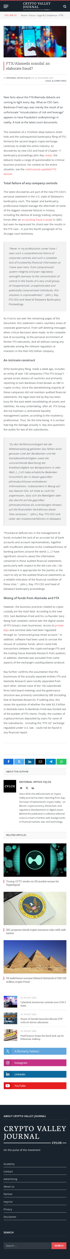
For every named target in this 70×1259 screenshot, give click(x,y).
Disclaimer (10, 1216)
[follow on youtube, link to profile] (35, 1085)
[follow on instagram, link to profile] (35, 1062)
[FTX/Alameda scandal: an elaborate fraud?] (35, 41)
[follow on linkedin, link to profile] (35, 1074)
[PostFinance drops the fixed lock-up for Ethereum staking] (10, 1035)
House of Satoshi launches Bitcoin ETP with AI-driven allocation (41, 1020)
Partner (8, 1194)
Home (24, 15)
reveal (48, 155)
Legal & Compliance (47, 15)
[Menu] (6, 6)
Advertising (10, 1179)
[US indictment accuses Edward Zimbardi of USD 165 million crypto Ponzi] (35, 957)
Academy (9, 1164)
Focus (32, 15)
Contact (8, 1171)
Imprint (8, 1201)
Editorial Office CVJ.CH (18, 78)
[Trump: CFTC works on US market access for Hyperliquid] (35, 860)
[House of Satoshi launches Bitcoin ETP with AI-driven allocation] (10, 1018)
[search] (64, 6)
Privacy (8, 1209)
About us (9, 1186)
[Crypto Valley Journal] (37, 6)
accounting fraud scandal (37, 219)
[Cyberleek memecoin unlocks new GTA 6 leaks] (10, 1002)
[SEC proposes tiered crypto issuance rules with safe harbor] (35, 908)
